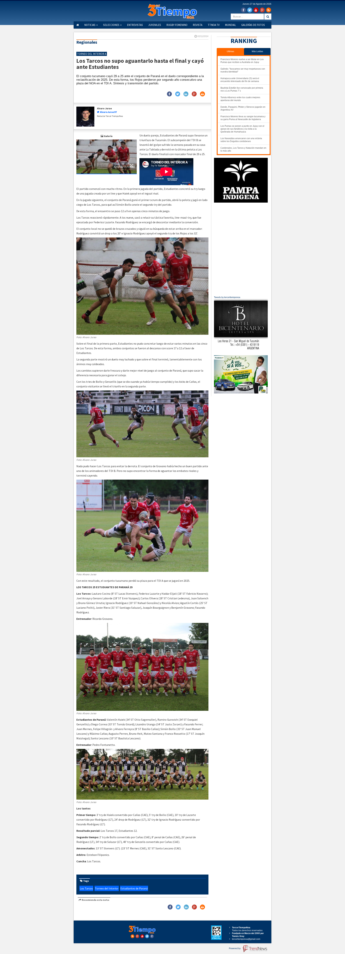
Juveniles (154, 25)
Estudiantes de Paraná (134, 888)
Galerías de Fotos (253, 25)
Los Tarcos (86, 888)
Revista (197, 25)
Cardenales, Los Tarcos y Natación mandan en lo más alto (243, 149)
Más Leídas (257, 51)
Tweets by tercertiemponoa (227, 297)
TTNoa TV (214, 25)
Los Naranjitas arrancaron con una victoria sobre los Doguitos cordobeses (241, 140)
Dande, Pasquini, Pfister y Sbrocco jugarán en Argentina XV (242, 108)
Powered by (235, 948)
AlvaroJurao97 (108, 112)
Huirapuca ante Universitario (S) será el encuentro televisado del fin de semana (239, 80)
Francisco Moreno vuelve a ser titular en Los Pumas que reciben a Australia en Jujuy (242, 60)
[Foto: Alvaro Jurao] (106, 156)
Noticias (90, 25)
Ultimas (230, 51)
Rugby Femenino (176, 25)
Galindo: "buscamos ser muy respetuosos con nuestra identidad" (242, 70)
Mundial (230, 25)
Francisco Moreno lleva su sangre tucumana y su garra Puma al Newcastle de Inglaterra (242, 118)
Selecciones (111, 25)
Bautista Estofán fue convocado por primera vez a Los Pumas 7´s (241, 89)
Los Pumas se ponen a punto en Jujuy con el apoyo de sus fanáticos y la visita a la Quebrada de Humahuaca (242, 129)
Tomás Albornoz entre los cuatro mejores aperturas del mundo (240, 99)
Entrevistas (135, 25)
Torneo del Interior (106, 888)
